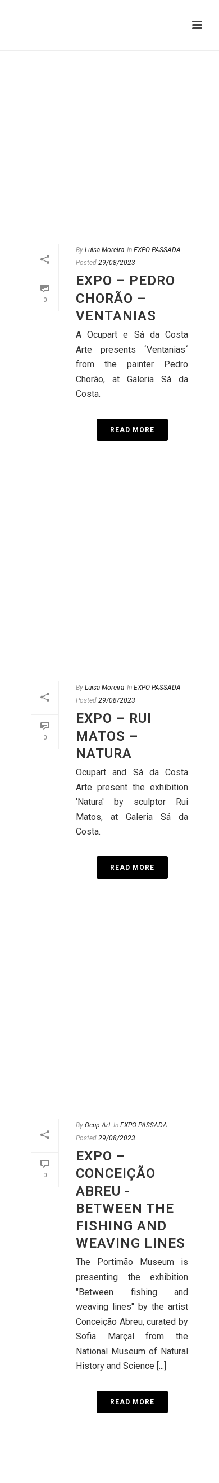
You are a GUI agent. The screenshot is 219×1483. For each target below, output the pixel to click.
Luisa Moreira (104, 250)
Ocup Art (98, 1125)
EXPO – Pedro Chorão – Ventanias (125, 298)
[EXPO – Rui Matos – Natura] (109, 578)
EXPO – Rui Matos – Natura (114, 735)
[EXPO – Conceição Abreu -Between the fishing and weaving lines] (109, 1015)
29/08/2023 (116, 263)
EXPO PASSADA (157, 250)
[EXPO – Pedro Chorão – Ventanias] (109, 140)
